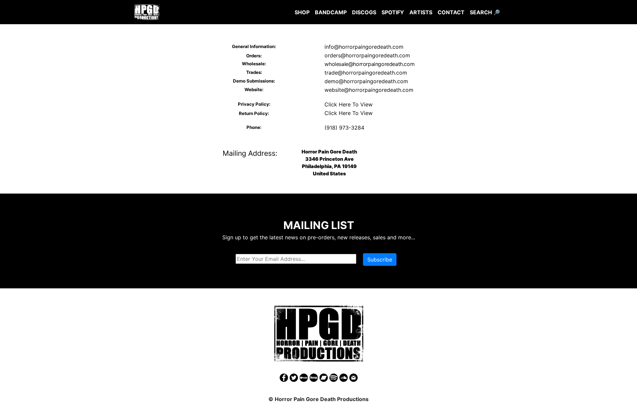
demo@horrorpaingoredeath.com (366, 81)
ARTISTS (420, 12)
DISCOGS (364, 12)
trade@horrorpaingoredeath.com (365, 72)
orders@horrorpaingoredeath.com (367, 55)
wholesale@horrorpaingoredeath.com (369, 64)
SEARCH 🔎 (485, 12)
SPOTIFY (393, 12)
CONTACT (451, 12)
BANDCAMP (331, 12)
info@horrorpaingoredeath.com (363, 46)
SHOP (302, 12)
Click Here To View (348, 104)
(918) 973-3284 (344, 127)
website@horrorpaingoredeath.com (368, 90)
